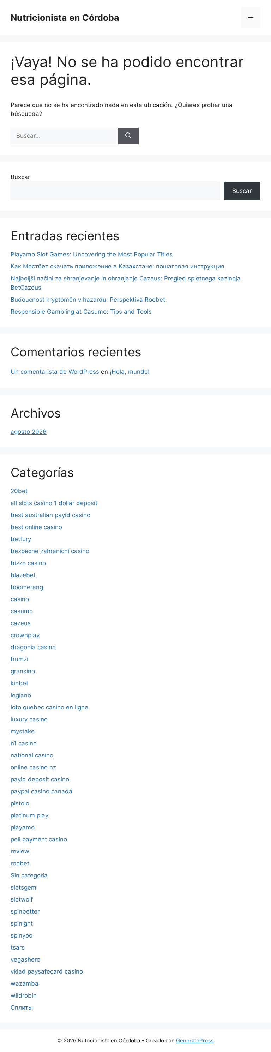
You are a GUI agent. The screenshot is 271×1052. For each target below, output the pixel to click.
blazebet (23, 575)
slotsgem (23, 887)
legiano (21, 695)
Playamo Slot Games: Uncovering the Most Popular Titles (92, 254)
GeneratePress (195, 1040)
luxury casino (29, 719)
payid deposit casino (40, 779)
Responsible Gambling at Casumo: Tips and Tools (81, 311)
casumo (22, 611)
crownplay (25, 635)
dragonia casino (33, 647)
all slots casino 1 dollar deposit (54, 503)
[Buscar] (128, 136)
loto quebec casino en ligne (49, 707)
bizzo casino (28, 563)
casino (20, 599)
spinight (22, 923)
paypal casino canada (41, 791)
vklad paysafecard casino (47, 971)
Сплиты (22, 1007)
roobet (20, 863)
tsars (18, 947)
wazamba (24, 983)
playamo (23, 827)
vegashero (25, 959)
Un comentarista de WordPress (55, 371)
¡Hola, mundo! (130, 371)
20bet (19, 491)
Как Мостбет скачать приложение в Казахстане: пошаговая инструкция (117, 266)
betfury (21, 539)
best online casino (36, 527)
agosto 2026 (29, 431)
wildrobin (24, 995)
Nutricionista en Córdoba (65, 17)
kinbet (19, 683)
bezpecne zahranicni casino (50, 551)
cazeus (21, 623)
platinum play (29, 815)
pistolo (20, 803)
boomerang (27, 587)
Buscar (20, 177)
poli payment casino (39, 839)
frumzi (19, 659)
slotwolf (22, 899)
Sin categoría (29, 875)
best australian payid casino (50, 515)
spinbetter (25, 911)
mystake (23, 731)
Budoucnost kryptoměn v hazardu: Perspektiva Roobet (88, 299)
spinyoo (21, 935)
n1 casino (24, 743)
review (20, 851)
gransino (23, 671)
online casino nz (33, 767)
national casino (32, 755)
